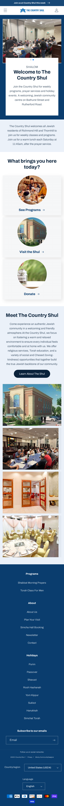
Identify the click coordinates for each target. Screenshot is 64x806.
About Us (32, 612)
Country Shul (20, 757)
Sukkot (32, 702)
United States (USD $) (39, 767)
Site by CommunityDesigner (44, 757)
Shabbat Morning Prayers (32, 582)
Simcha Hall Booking (32, 627)
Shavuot (32, 679)
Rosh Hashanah (32, 687)
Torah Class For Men (32, 590)
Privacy (30, 757)
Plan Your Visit (32, 619)
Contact (32, 642)
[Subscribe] (54, 740)
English (30, 786)
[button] (5, 10)
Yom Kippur (32, 695)
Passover (32, 672)
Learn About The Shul (32, 370)
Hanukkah (32, 710)
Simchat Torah (32, 718)
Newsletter (32, 635)
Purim (32, 664)
